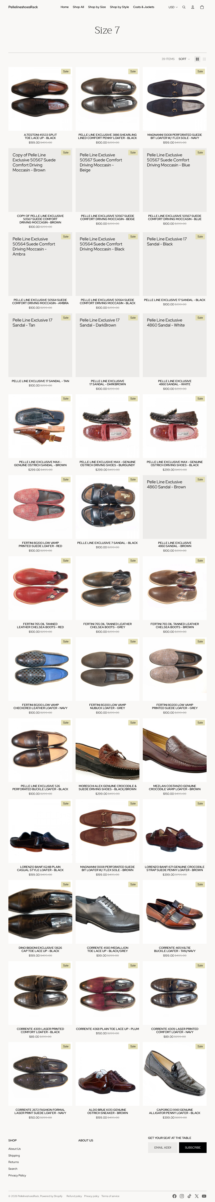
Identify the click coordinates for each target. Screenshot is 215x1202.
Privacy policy (91, 1196)
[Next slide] (66, 831)
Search (12, 1169)
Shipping (14, 1155)
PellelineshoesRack (28, 1196)
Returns (13, 1162)
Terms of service (110, 1196)
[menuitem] (65, 7)
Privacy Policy (17, 1175)
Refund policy (74, 1196)
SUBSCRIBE (193, 1147)
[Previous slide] (14, 831)
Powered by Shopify (51, 1196)
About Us (14, 1149)
